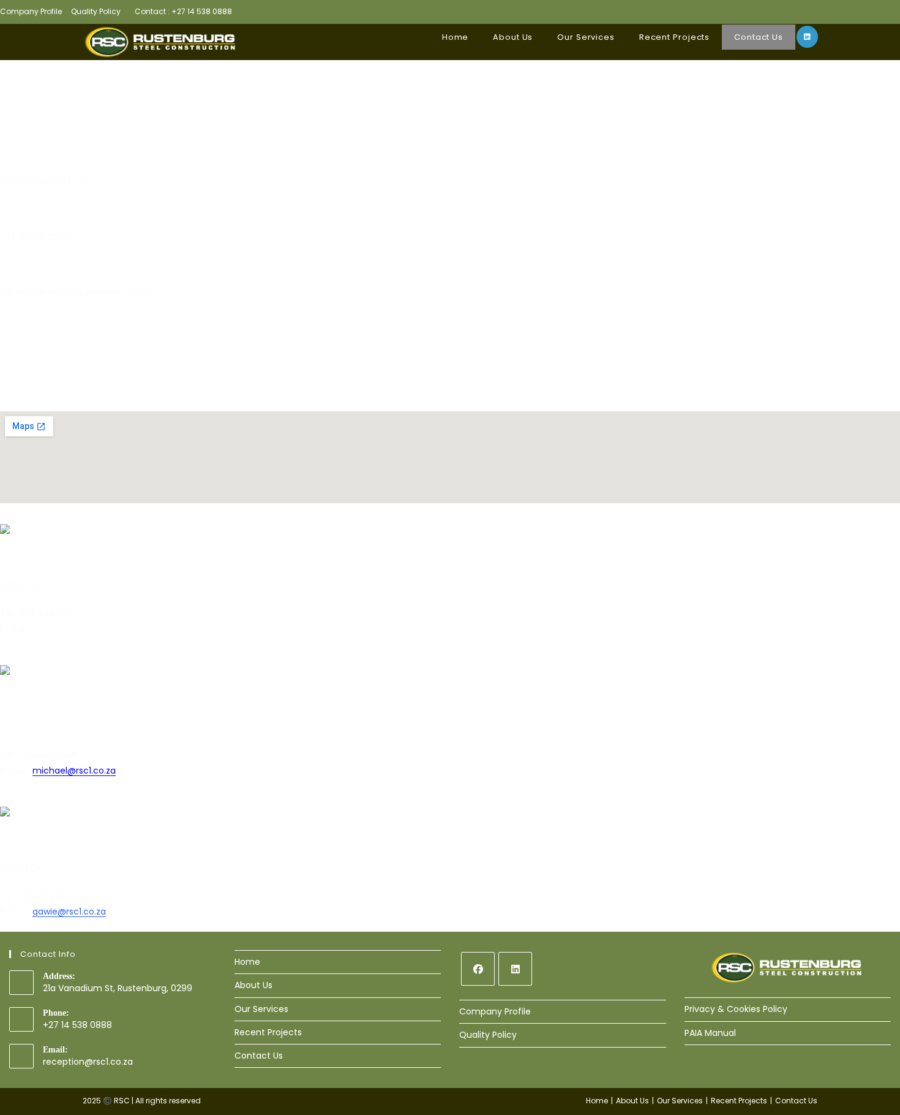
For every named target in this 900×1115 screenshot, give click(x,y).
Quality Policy (96, 11)
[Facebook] (478, 969)
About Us (253, 985)
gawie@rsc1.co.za (69, 911)
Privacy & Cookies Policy (735, 1009)
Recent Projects (268, 1032)
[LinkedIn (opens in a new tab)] (807, 37)
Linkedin (29, 394)
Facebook (33, 363)
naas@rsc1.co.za (66, 629)
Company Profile (31, 11)
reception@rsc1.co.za (88, 1062)
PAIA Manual (710, 1033)
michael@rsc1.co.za (74, 770)
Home (247, 962)
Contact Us (258, 1055)
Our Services (261, 1009)
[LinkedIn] (515, 969)
